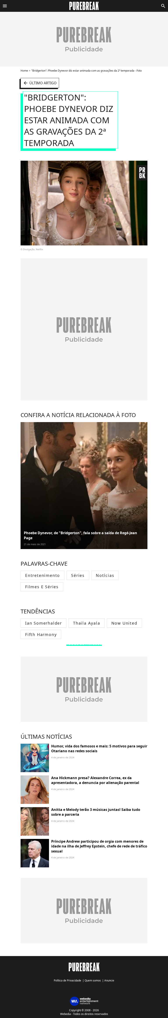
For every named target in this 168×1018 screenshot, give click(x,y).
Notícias (105, 575)
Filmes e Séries (42, 586)
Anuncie (109, 980)
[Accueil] (84, 6)
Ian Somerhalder (43, 623)
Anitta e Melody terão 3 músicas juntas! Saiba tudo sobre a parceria (95, 812)
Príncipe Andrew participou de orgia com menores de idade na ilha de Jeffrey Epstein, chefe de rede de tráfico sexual (99, 846)
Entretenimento (42, 575)
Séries (78, 575)
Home (24, 70)
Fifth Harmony (41, 634)
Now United (124, 623)
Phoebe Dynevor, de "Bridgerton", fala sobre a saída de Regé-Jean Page (80, 535)
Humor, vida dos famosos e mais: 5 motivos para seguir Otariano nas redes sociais (99, 748)
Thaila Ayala (86, 623)
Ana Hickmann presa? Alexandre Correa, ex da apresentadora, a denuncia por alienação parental (95, 780)
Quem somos (93, 980)
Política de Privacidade (67, 980)
